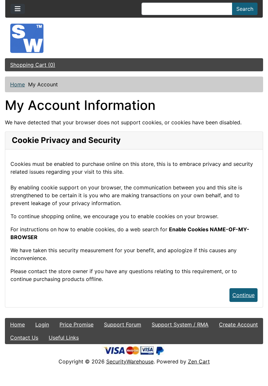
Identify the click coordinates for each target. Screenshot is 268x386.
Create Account (238, 324)
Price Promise (76, 324)
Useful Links (64, 337)
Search (244, 9)
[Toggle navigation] (17, 9)
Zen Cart (199, 361)
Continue (243, 295)
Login (42, 324)
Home (17, 84)
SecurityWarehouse (130, 361)
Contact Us (24, 337)
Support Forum (122, 324)
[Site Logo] (134, 38)
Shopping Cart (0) (32, 64)
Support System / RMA (180, 324)
